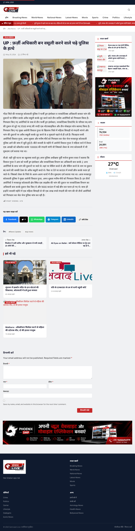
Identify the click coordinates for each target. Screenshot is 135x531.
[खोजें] (129, 10)
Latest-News (72, 17)
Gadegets (7, 513)
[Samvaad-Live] (11, 10)
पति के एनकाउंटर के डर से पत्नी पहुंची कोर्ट (68, 287)
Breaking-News (20, 17)
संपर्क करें (73, 501)
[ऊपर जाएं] (129, 527)
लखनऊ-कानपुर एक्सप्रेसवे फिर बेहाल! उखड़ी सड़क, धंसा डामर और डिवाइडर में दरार (118, 67)
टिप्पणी (6, 364)
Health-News (75, 509)
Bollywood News (76, 513)
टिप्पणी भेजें (84, 410)
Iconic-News (8, 517)
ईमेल (51, 382)
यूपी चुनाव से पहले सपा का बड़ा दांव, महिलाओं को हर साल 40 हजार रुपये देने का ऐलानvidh (54, 23)
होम (6, 17)
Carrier (6, 505)
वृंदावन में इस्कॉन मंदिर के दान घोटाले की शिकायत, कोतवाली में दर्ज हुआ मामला (22, 289)
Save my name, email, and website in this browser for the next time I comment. (34, 404)
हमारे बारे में (73, 498)
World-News (37, 17)
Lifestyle (128, 17)
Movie (85, 17)
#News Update (15, 232)
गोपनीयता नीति (118, 527)
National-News (54, 17)
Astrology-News (76, 505)
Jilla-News (11, 29)
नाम (5, 382)
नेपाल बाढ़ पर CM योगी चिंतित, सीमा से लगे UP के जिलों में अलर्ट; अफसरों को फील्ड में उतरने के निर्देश (118, 46)
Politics (116, 17)
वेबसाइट (6, 391)
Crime (105, 17)
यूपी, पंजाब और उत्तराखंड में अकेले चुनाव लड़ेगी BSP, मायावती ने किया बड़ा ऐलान (117, 57)
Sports (95, 17)
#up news (29, 232)
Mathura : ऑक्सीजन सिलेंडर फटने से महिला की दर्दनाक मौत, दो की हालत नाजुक (24, 329)
